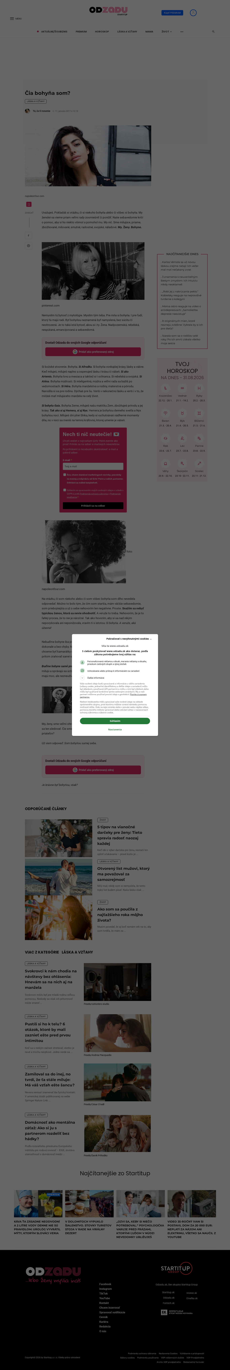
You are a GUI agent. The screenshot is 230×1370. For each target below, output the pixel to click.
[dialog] (115, 685)
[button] (115, 678)
